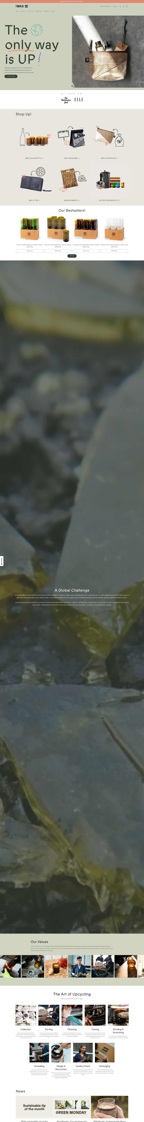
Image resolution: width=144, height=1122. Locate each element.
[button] (23, 11)
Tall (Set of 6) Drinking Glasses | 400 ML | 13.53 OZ (30, 245)
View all (72, 255)
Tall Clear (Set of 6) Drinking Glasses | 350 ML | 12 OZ (114, 245)
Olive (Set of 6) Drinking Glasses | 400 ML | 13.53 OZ (57, 245)
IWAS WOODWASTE (71, 200)
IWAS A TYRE (33, 200)
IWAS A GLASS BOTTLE (33, 158)
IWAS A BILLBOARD (71, 158)
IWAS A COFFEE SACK (108, 158)
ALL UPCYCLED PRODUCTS (108, 200)
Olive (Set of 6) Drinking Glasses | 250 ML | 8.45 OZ (86, 245)
